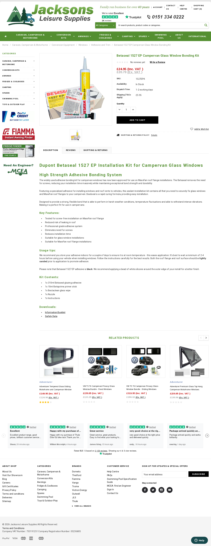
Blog (4, 479)
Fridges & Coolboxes (13, 82)
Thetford (76, 475)
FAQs (109, 475)
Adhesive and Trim (100, 45)
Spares (6, 93)
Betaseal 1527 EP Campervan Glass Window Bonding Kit (142, 45)
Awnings (6, 76)
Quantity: (120, 104)
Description (50, 150)
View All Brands (82, 506)
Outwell (76, 494)
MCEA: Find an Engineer (119, 486)
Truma (75, 486)
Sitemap (6, 501)
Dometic (76, 471)
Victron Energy (79, 490)
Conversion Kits (11, 70)
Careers (6, 482)
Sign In (110, 489)
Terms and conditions (13, 494)
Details (154, 135)
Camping (6, 87)
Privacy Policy (9, 490)
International (197, 36)
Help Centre (113, 471)
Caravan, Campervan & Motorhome (30, 45)
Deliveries (7, 497)
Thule (75, 501)
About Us (179, 36)
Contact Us (112, 493)
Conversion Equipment (63, 45)
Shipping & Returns (95, 150)
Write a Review (157, 62)
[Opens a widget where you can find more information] (199, 540)
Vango (75, 482)
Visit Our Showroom (12, 475)
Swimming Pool (10, 99)
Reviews (70, 150)
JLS (74, 497)
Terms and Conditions (13, 528)
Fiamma (76, 479)
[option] (76, 89)
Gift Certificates (10, 486)
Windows (83, 45)
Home (5, 45)
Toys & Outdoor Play (13, 104)
